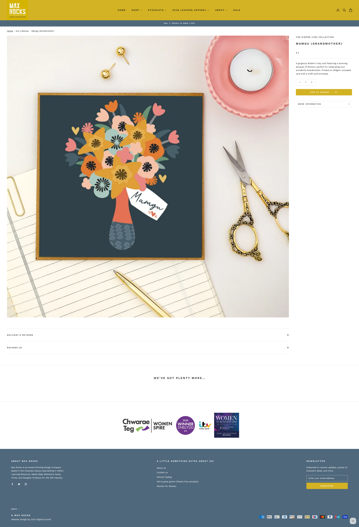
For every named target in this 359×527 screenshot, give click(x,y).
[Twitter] (19, 484)
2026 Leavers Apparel (189, 10)
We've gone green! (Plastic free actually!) (177, 481)
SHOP (135, 10)
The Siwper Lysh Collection (315, 37)
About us (161, 468)
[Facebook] (12, 484)
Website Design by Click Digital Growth (31, 519)
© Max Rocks (21, 515)
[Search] (344, 10)
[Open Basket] (350, 10)
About (220, 10)
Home (122, 10)
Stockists (156, 10)
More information (309, 104)
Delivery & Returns (20, 335)
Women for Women (166, 486)
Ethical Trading (164, 477)
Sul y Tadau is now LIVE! (179, 23)
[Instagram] (26, 484)
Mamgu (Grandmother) (42, 31)
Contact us (162, 472)
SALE (237, 10)
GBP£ (14, 509)
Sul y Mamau (22, 31)
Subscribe (327, 486)
